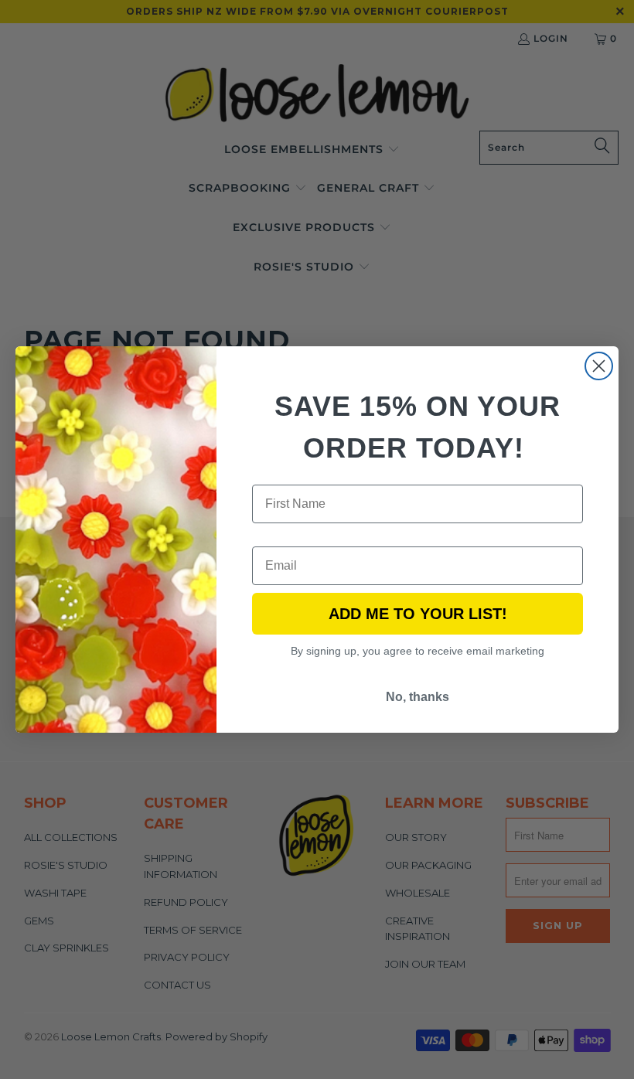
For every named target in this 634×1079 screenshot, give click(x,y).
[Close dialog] (598, 366)
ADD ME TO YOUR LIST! (418, 613)
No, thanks (417, 696)
